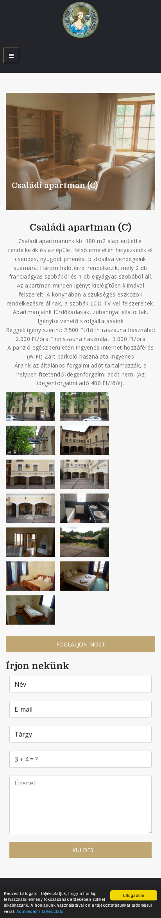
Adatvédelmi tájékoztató (40, 911)
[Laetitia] (80, 20)
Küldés (82, 850)
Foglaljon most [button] (80, 644)
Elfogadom (133, 895)
